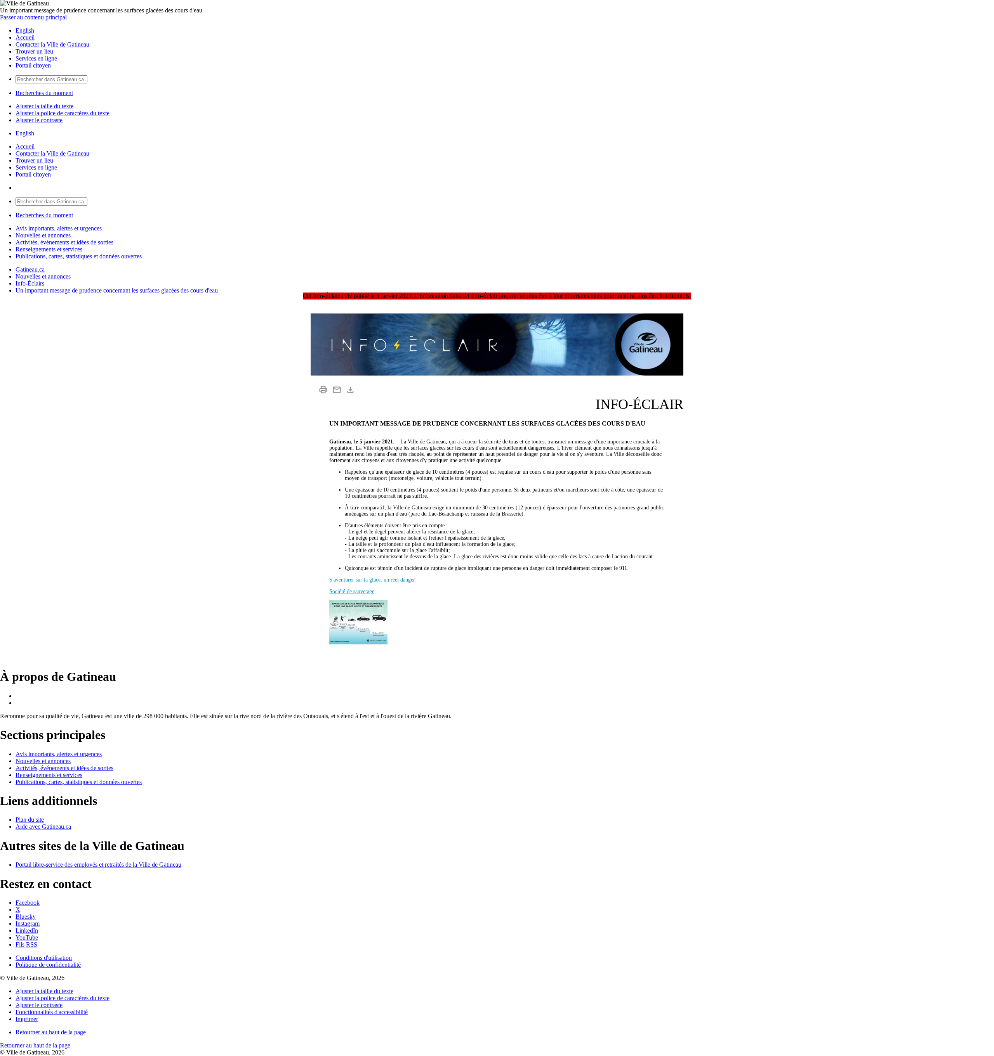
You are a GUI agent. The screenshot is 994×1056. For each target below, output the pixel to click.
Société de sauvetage (351, 591)
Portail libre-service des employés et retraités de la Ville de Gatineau (98, 864)
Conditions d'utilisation (44, 957)
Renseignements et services (49, 249)
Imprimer (27, 1019)
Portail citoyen (33, 65)
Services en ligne (36, 58)
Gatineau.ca (30, 269)
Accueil (25, 37)
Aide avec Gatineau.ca (43, 826)
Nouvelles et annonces (43, 235)
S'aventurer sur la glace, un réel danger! (373, 580)
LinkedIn (27, 930)
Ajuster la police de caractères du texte (62, 113)
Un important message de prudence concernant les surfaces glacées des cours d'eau (117, 290)
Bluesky (26, 916)
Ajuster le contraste (39, 120)
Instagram (28, 923)
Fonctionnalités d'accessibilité (52, 1012)
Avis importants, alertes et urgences (59, 228)
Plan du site (30, 819)
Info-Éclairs (30, 283)
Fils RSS (26, 944)
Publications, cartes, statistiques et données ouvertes (79, 256)
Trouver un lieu (34, 51)
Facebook (28, 902)
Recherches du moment (44, 93)
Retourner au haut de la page (51, 1032)
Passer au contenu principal (33, 17)
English (25, 30)
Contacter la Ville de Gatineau (52, 44)
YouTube (27, 937)
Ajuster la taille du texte (44, 106)
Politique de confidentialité (48, 964)
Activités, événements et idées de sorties (64, 242)
